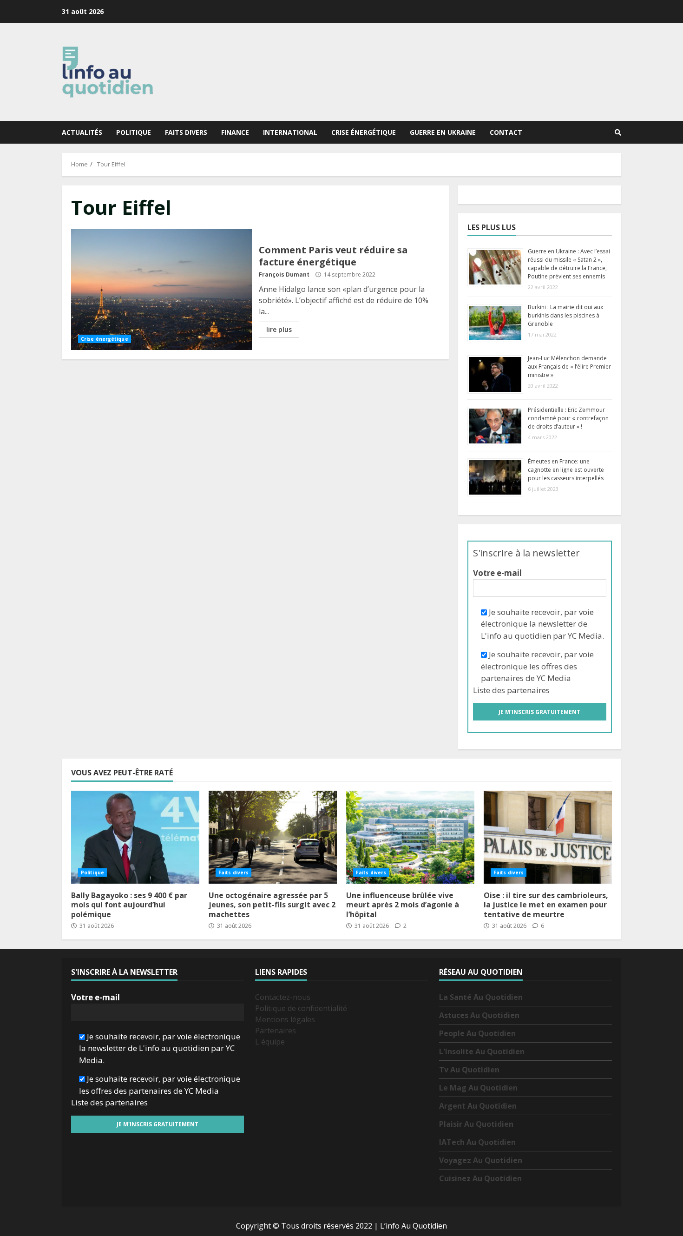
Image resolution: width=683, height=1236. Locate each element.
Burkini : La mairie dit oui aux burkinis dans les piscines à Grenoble (565, 315)
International (290, 132)
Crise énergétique (363, 132)
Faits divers (186, 132)
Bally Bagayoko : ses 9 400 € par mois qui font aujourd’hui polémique (135, 837)
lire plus (279, 329)
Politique (133, 132)
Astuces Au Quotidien (479, 1015)
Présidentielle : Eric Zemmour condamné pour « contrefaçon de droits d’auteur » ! (568, 418)
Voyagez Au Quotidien (480, 1160)
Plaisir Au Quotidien (476, 1124)
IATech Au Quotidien (477, 1142)
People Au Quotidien (477, 1033)
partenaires (528, 690)
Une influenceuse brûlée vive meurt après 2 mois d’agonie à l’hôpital (410, 837)
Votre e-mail (497, 573)
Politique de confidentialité (301, 1008)
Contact (506, 132)
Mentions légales (285, 1019)
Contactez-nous (282, 997)
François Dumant (284, 274)
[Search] (618, 132)
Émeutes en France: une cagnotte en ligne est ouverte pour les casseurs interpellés (566, 469)
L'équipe (270, 1042)
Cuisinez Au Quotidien (480, 1178)
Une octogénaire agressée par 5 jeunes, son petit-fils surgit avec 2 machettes (273, 837)
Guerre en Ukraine (443, 132)
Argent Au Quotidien (478, 1106)
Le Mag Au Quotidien (478, 1088)
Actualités (82, 132)
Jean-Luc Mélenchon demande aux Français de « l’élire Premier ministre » (569, 366)
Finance (235, 132)
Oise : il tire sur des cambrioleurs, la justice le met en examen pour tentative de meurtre (548, 837)
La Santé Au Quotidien (481, 997)
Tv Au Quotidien (469, 1069)
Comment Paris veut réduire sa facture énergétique (161, 289)
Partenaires (275, 1030)
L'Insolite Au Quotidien (482, 1051)
